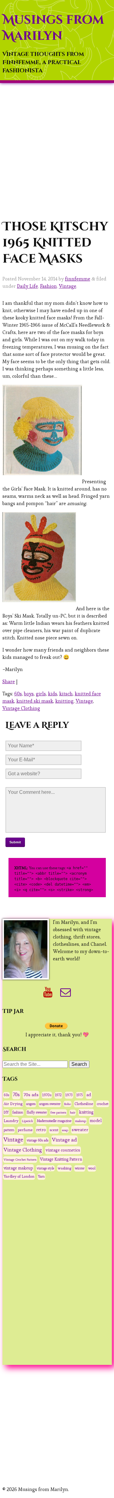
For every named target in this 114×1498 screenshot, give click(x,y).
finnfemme (77, 279)
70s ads (31, 1094)
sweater (80, 1129)
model (96, 1120)
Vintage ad (64, 1139)
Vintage (67, 286)
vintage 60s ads (37, 1140)
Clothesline (83, 1103)
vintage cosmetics (63, 1150)
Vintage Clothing (21, 708)
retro (41, 1129)
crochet (103, 1103)
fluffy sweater (37, 1112)
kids (52, 693)
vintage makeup (18, 1168)
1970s (46, 1095)
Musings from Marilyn (53, 28)
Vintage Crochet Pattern (20, 1159)
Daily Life (27, 286)
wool (91, 1168)
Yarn (41, 1176)
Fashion (48, 286)
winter (80, 1168)
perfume (25, 1130)
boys (29, 693)
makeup (80, 1121)
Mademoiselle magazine (54, 1121)
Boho (67, 1104)
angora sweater (49, 1104)
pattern (9, 1130)
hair (72, 1112)
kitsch (66, 693)
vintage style (45, 1168)
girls (41, 693)
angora (31, 1104)
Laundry (11, 1120)
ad (88, 1094)
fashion (17, 1112)
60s (18, 693)
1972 (58, 1095)
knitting (64, 701)
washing (64, 1168)
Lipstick (27, 1121)
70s (16, 1095)
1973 (69, 1095)
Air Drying (13, 1103)
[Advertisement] (57, 151)
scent (54, 1130)
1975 (79, 1095)
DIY (6, 1112)
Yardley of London (19, 1176)
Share (8, 681)
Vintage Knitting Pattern (61, 1159)
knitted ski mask (34, 701)
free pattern (58, 1112)
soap (65, 1130)
